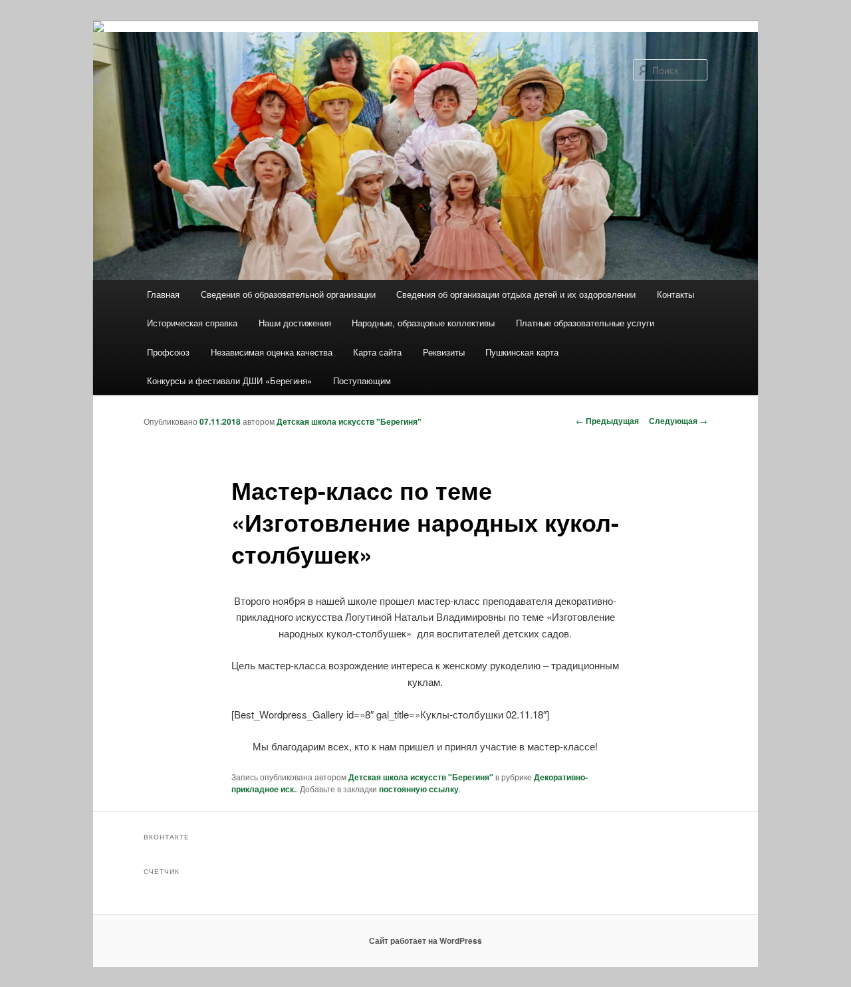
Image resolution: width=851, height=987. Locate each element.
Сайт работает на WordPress (425, 940)
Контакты (675, 294)
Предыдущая (607, 421)
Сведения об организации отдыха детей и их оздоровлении (516, 294)
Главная (163, 294)
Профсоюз (168, 352)
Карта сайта (377, 352)
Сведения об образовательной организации (288, 294)
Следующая (678, 421)
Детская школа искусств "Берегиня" (349, 421)
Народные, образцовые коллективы (423, 322)
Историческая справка (192, 322)
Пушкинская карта (521, 352)
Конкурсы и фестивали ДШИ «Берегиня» (229, 380)
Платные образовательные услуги (585, 322)
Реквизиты (444, 352)
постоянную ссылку (419, 789)
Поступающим (362, 380)
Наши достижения (295, 322)
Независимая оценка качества (271, 352)
